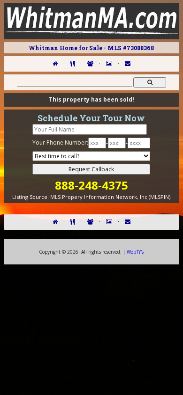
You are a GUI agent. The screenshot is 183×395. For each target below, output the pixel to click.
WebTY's (135, 252)
